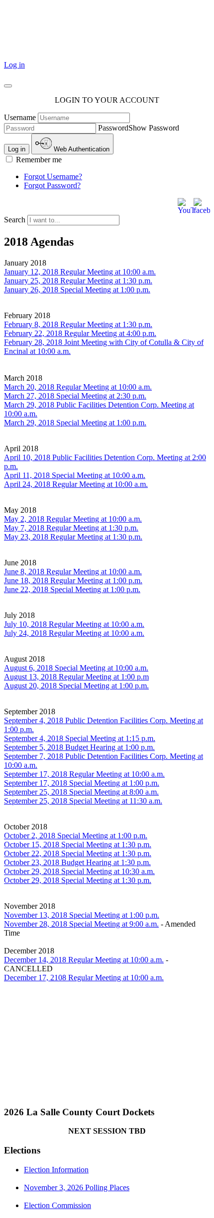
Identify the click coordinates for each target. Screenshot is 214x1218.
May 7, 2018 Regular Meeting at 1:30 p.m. (71, 528)
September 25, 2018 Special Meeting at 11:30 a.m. (83, 801)
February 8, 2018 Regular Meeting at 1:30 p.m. (78, 324)
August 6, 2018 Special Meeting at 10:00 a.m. (76, 668)
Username (20, 117)
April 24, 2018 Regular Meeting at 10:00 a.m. (76, 484)
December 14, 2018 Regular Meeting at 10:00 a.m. (84, 959)
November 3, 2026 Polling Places (76, 1187)
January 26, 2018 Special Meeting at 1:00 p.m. (77, 289)
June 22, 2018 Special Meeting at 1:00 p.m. (72, 589)
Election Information (56, 1169)
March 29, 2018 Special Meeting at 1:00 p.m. (75, 422)
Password (113, 128)
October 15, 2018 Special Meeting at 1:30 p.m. (77, 844)
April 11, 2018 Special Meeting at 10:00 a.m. (74, 475)
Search (15, 219)
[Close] (8, 85)
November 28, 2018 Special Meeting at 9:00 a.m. (81, 924)
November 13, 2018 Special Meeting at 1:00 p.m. (81, 915)
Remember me (38, 159)
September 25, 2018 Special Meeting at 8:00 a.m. (81, 792)
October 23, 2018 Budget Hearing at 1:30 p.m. (77, 862)
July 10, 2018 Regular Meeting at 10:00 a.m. (74, 624)
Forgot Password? (52, 185)
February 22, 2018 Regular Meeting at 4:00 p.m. (80, 333)
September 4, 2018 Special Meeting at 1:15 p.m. (79, 738)
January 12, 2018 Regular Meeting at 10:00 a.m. (80, 272)
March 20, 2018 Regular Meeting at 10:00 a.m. (78, 387)
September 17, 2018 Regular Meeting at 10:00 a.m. (84, 774)
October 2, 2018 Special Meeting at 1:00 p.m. (75, 835)
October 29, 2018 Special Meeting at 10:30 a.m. (79, 871)
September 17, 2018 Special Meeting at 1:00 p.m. (81, 783)
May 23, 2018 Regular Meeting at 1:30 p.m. (73, 537)
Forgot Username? (53, 176)
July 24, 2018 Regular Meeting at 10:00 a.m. (74, 633)
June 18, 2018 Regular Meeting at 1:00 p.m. (73, 580)
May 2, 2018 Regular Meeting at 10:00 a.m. (73, 519)
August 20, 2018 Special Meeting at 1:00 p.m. (76, 685)
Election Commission (57, 1205)
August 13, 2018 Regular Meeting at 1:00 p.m (76, 677)
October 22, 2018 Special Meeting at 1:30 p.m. (77, 853)
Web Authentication (80, 149)
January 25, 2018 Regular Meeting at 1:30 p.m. (78, 280)
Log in (14, 65)
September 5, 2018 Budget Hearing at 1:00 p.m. (79, 747)
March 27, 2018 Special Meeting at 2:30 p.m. (75, 396)
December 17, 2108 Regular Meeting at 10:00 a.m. (84, 977)
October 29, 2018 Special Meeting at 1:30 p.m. (77, 880)
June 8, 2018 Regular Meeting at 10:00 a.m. (73, 571)
